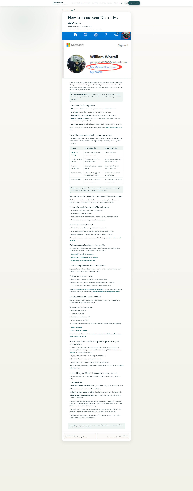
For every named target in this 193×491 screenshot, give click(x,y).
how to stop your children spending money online (87, 289)
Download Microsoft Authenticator (82, 254)
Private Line (95, 3)
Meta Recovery (76, 3)
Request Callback (134, 3)
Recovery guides (71, 10)
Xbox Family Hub (76, 327)
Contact (115, 3)
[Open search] (126, 3)
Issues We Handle (85, 3)
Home (63, 10)
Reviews (110, 3)
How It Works (102, 3)
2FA (77, 112)
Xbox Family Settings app (79, 330)
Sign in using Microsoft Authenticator (83, 260)
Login (121, 3)
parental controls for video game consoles (106, 291)
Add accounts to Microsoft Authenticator (84, 257)
